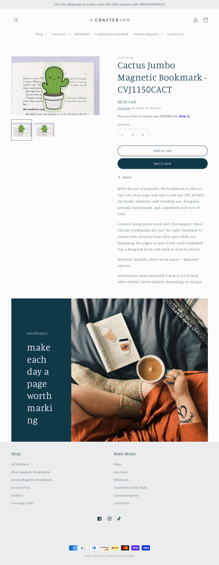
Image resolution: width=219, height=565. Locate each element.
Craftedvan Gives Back (130, 487)
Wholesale (121, 480)
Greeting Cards (22, 503)
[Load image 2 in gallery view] (44, 130)
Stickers (17, 495)
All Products (20, 464)
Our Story (121, 472)
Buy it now (163, 163)
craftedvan (98, 556)
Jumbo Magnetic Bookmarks (32, 480)
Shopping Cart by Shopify (120, 556)
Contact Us (122, 503)
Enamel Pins (20, 487)
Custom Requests (126, 495)
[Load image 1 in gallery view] (21, 130)
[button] (16, 20)
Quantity (123, 124)
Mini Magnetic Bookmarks (31, 472)
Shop (117, 464)
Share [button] (127, 177)
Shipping (124, 108)
